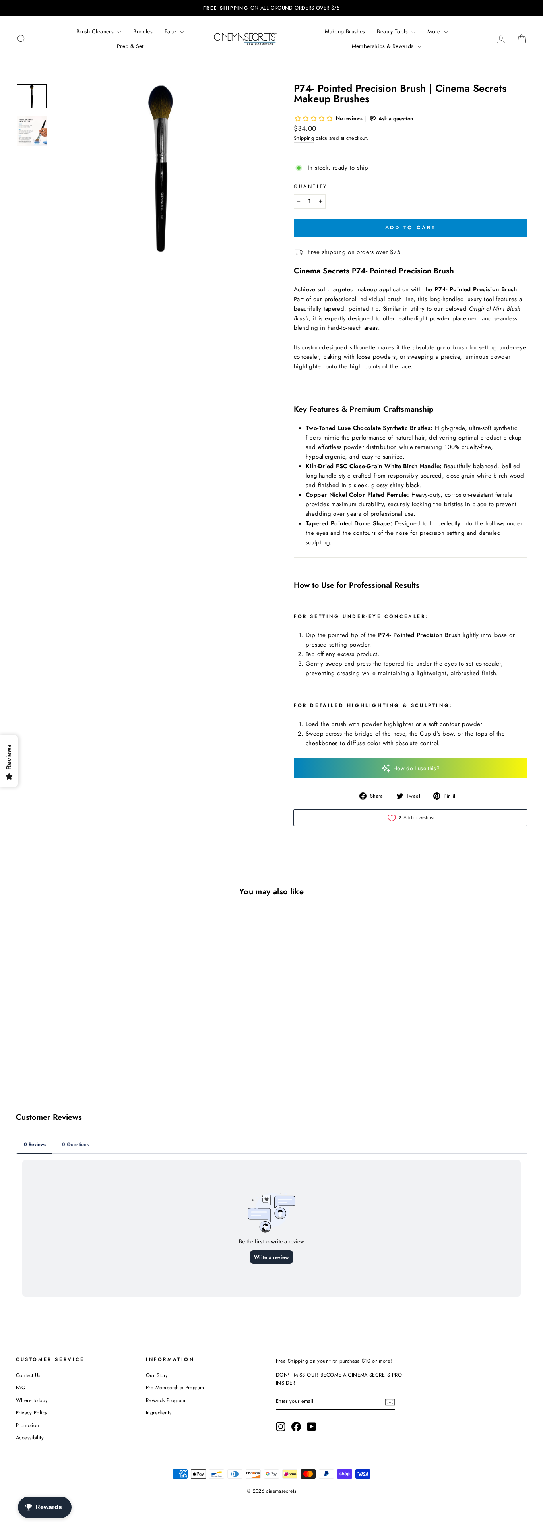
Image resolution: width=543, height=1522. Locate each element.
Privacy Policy (31, 1412)
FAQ (20, 1387)
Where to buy (32, 1400)
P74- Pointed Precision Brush (475, 289)
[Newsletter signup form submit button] (390, 1401)
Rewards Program (166, 1400)
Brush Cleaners (96, 31)
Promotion (27, 1425)
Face (171, 31)
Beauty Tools (393, 31)
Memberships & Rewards (383, 46)
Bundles (143, 31)
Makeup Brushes (345, 31)
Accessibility (30, 1437)
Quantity (311, 186)
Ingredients (158, 1412)
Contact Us (28, 1375)
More (434, 31)
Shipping (304, 138)
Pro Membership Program (175, 1387)
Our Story (157, 1375)
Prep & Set (130, 46)
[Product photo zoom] (160, 168)
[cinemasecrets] (245, 39)
